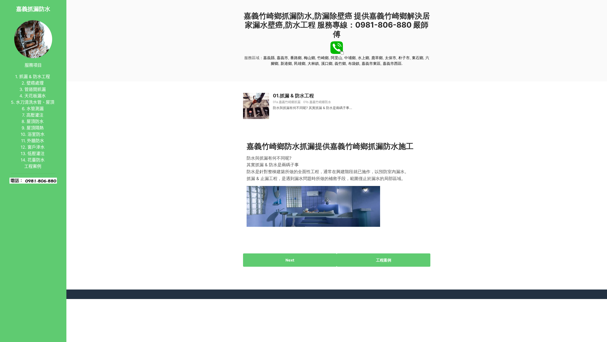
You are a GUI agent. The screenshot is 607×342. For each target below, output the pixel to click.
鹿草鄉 (377, 57)
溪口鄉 (326, 63)
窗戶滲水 (36, 147)
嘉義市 (282, 57)
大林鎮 (313, 63)
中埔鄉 (350, 57)
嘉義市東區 (371, 63)
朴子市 (404, 57)
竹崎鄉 (323, 57)
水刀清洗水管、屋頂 (35, 102)
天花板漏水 (35, 95)
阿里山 (336, 57)
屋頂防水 (35, 121)
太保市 (390, 57)
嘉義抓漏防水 (33, 8)
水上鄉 (363, 57)
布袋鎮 (353, 63)
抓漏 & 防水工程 (34, 76)
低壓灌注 (36, 153)
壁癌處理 (35, 83)
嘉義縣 (269, 57)
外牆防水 (35, 140)
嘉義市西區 (392, 63)
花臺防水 (36, 159)
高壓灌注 (34, 115)
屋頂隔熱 (35, 127)
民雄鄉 (299, 63)
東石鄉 (417, 57)
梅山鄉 (309, 57)
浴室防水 (36, 134)
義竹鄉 (340, 63)
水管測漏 (35, 108)
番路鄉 (296, 57)
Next (289, 260)
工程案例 (32, 166)
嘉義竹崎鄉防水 (320, 102)
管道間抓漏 (35, 89)
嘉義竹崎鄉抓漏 (289, 102)
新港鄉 (286, 63)
